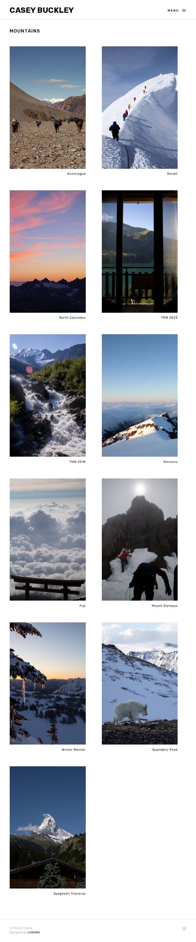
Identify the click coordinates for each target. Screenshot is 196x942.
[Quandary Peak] (140, 683)
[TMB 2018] (47, 395)
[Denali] (140, 107)
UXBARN (34, 932)
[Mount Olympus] (140, 539)
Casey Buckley (42, 10)
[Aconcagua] (47, 107)
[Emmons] (140, 395)
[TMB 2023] (140, 251)
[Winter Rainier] (47, 683)
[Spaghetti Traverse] (47, 827)
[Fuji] (47, 539)
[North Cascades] (47, 251)
